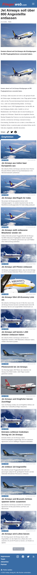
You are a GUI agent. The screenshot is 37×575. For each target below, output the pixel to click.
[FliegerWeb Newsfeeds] (33, 556)
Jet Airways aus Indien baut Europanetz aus (15, 141)
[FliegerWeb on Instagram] (17, 560)
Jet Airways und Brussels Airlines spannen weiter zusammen (17, 478)
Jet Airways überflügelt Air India (11, 176)
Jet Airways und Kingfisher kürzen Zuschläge (16, 377)
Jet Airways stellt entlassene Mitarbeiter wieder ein (18, 208)
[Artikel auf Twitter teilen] (12, 132)
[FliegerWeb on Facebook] (23, 560)
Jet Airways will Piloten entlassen (12, 245)
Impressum (5, 556)
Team (3, 559)
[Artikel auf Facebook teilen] (15, 132)
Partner (4, 564)
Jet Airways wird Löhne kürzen (11, 512)
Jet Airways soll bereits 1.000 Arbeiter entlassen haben (17, 311)
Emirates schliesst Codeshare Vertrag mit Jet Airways (16, 411)
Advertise (5, 562)
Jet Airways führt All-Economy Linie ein (14, 275)
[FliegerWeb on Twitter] (28, 560)
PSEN (9, 22)
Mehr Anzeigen (18, 549)
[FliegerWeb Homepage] (14, 4)
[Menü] (33, 4)
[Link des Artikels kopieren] (8, 132)
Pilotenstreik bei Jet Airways (10, 345)
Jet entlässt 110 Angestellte (10, 445)
